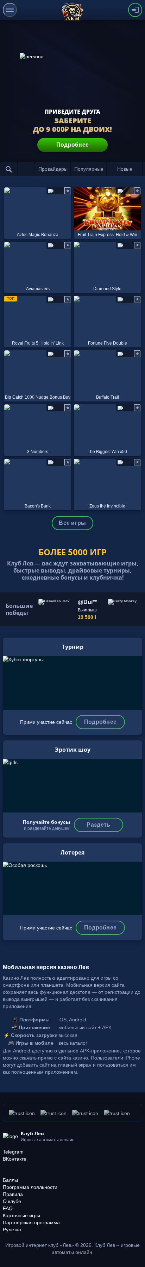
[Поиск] (8, 169)
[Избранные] (26, 169)
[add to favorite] (67, 190)
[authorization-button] (135, 10)
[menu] (10, 10)
